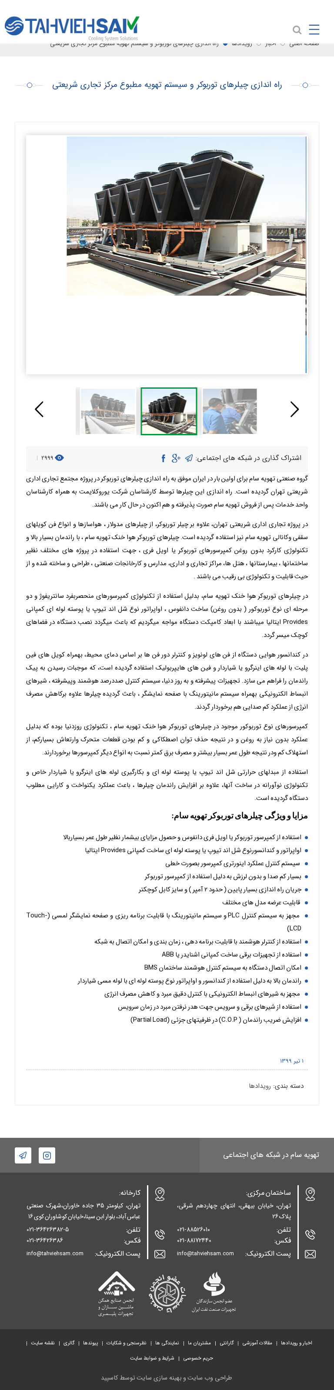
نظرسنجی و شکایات (127, 1343)
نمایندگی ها (167, 1343)
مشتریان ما (199, 1343)
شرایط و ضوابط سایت (152, 1358)
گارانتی (227, 1343)
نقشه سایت (43, 1343)
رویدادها (260, 1086)
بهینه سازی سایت (159, 1378)
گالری (68, 1343)
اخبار (270, 43)
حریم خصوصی (198, 1358)
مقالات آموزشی (257, 1343)
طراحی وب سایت (209, 1378)
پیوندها (90, 1343)
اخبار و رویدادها (296, 1343)
